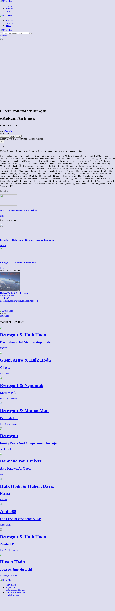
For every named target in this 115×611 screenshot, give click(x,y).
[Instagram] (1, 599)
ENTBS (3, 301)
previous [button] (4, 136)
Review (3, 35)
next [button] (18, 136)
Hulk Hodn (24, 301)
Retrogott (33, 301)
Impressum (10, 587)
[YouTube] (1, 604)
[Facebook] (1, 602)
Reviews (9, 8)
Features (9, 6)
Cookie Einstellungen (15, 592)
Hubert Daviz (13, 301)
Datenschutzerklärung (15, 590)
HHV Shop (11, 585)
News (8, 11)
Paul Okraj (5, 316)
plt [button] (2, 142)
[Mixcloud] (1, 607)
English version (12, 595)
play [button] (12, 136)
